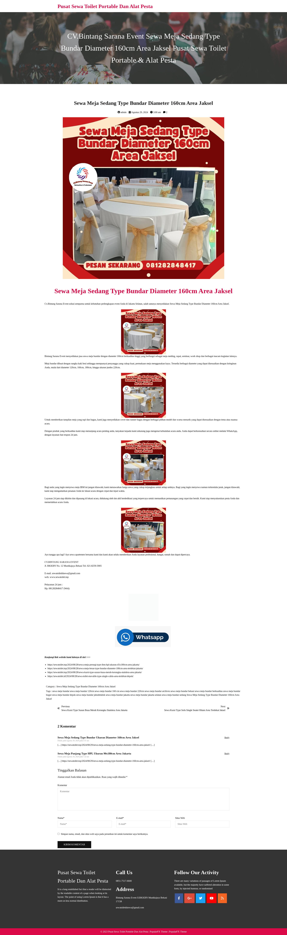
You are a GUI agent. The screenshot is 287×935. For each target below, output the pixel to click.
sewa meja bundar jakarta (118, 698)
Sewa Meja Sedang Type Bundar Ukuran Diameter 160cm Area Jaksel (98, 740)
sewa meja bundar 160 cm (107, 694)
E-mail (120, 821)
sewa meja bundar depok (64, 698)
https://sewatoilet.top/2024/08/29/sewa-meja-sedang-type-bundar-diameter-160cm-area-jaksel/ (106, 748)
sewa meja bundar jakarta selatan (146, 698)
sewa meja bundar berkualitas (209, 694)
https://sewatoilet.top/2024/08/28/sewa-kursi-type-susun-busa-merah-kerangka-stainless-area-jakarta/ (95, 675)
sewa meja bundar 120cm (82, 694)
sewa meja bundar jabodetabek (91, 698)
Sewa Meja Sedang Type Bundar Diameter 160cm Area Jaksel (86, 689)
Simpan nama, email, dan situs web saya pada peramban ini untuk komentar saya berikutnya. (104, 837)
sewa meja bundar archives (158, 694)
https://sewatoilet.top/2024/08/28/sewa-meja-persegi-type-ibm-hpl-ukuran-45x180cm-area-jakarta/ (93, 667)
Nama (61, 821)
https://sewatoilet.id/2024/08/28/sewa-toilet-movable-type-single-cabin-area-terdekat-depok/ (90, 679)
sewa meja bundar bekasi (183, 694)
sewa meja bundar (61, 694)
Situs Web (180, 821)
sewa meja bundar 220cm (132, 694)
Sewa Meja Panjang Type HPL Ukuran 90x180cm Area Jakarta (94, 756)
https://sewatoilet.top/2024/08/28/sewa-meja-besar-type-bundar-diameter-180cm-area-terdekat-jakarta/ (95, 671)
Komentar (62, 788)
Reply (227, 740)
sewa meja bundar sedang (174, 698)
